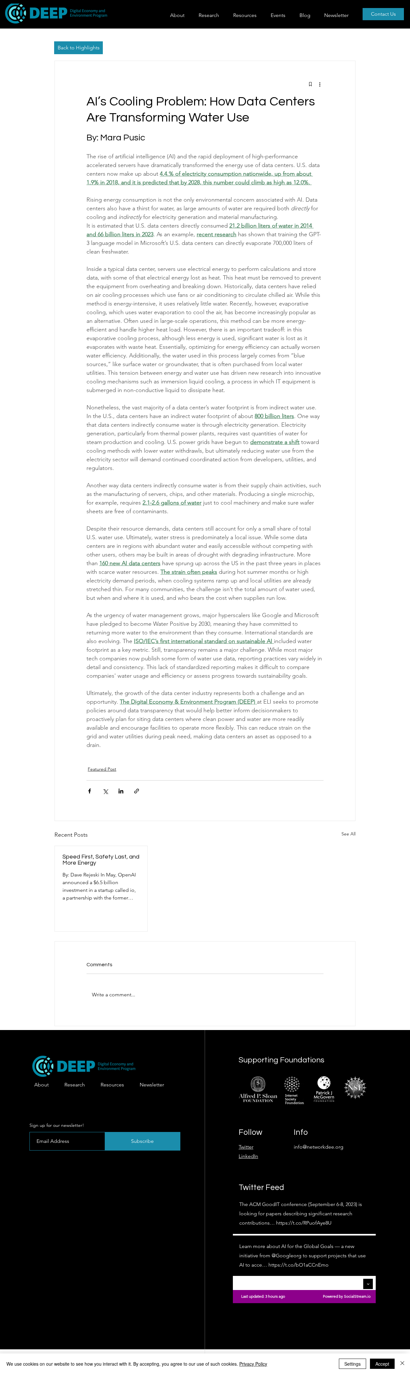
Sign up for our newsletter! (56, 1125)
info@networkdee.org (318, 1147)
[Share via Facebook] (89, 791)
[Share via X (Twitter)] (105, 791)
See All (348, 834)
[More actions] (320, 84)
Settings (352, 1364)
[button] (211, 15)
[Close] (402, 1364)
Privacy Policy (253, 1364)
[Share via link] (137, 791)
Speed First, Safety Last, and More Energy (100, 860)
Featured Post (102, 769)
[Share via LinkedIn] (121, 791)
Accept (382, 1364)
